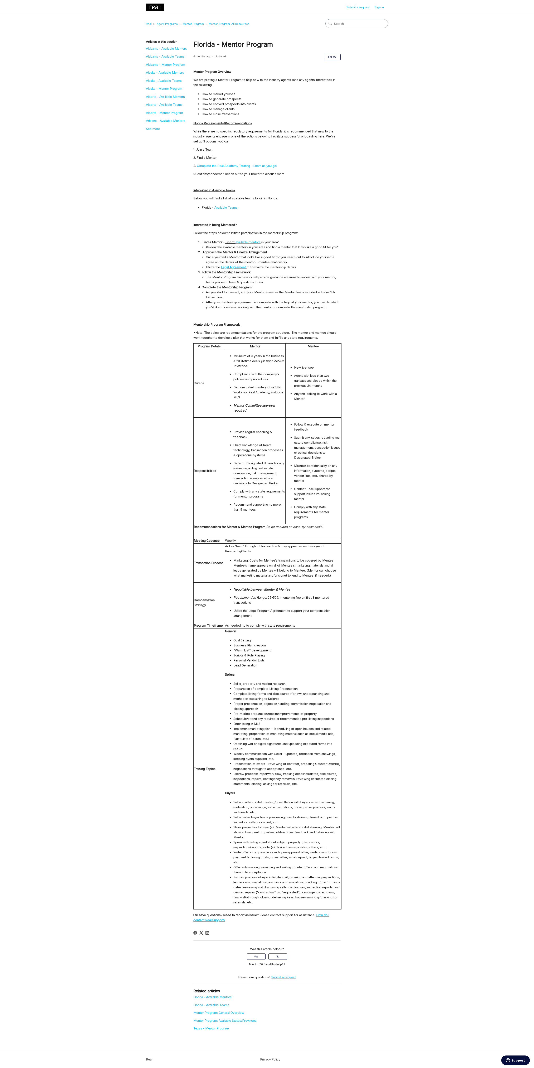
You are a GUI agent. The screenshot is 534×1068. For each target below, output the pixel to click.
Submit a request (358, 7)
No (278, 956)
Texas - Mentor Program (211, 1028)
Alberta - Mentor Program (164, 113)
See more (153, 129)
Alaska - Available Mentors (165, 72)
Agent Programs (167, 23)
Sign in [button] (379, 7)
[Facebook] (195, 933)
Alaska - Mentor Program (164, 89)
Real (149, 23)
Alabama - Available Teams (165, 56)
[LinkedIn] (207, 933)
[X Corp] (201, 933)
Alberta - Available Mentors (165, 97)
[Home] (155, 7)
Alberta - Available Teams (164, 105)
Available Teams (226, 207)
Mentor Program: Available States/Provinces (225, 1021)
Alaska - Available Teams (164, 81)
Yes (256, 956)
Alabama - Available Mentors (166, 48)
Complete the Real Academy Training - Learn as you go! (237, 166)
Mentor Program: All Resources (229, 23)
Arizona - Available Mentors (165, 121)
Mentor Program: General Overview (218, 1013)
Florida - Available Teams (211, 1005)
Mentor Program (193, 23)
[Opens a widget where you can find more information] (515, 1060)
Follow (332, 56)
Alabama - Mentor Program (165, 65)
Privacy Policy (270, 1059)
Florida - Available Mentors (212, 997)
